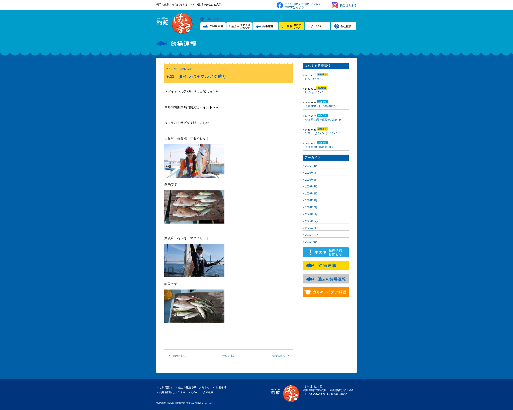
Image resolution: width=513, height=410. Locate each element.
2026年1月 (311, 214)
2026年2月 (311, 207)
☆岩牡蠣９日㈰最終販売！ (322, 106)
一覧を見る (228, 355)
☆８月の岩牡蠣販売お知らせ (323, 119)
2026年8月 (311, 165)
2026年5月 (311, 186)
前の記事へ (179, 355)
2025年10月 (312, 234)
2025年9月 (311, 241)
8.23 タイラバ (314, 78)
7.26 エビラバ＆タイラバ (321, 133)
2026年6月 (311, 179)
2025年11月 (312, 228)
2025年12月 (312, 221)
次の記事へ (278, 355)
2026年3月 (311, 200)
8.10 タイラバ (314, 92)
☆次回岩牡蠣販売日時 (319, 147)
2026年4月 (311, 193)
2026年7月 (311, 172)
